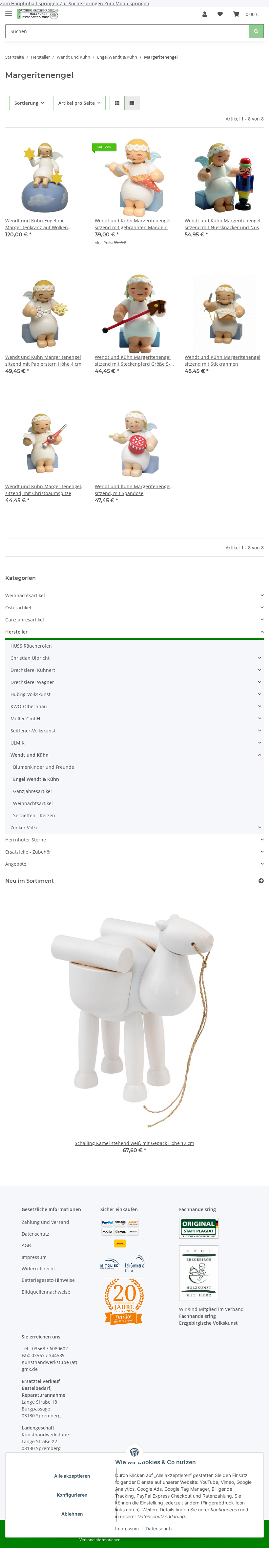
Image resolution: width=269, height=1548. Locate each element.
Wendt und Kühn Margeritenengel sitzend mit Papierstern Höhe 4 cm (43, 360)
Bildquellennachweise (46, 1292)
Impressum (127, 1528)
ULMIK (17, 743)
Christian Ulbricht (30, 658)
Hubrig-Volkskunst (30, 694)
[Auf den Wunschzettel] (73, 149)
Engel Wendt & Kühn (36, 779)
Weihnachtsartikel (25, 595)
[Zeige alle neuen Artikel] (261, 881)
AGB (26, 1245)
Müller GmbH (25, 718)
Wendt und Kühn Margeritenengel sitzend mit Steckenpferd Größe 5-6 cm (134, 360)
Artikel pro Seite (76, 103)
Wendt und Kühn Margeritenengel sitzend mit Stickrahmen (222, 360)
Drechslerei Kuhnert (32, 670)
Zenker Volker (25, 827)
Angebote (15, 864)
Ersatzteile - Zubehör (28, 852)
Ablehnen (72, 1514)
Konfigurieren (72, 1495)
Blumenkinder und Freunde (43, 767)
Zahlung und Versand (45, 1222)
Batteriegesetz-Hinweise (48, 1280)
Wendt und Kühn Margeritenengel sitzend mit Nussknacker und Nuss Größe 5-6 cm (223, 224)
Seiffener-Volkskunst (32, 731)
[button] (204, 14)
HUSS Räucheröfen (31, 646)
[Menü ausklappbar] (8, 11)
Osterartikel (18, 607)
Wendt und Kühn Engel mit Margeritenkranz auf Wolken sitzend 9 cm (36, 224)
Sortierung (26, 103)
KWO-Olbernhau (28, 706)
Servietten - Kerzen (34, 815)
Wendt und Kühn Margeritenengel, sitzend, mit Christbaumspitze (43, 489)
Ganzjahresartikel (24, 620)
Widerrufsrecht (38, 1268)
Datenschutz (159, 1528)
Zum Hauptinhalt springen (30, 3)
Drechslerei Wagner (32, 682)
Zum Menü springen (126, 3)
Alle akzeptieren (72, 1476)
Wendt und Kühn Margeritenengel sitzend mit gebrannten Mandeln (133, 223)
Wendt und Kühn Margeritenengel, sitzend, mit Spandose (133, 489)
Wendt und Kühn (29, 755)
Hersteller (16, 632)
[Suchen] (256, 31)
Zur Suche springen (82, 3)
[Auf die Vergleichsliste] (56, 149)
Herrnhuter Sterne (25, 840)
